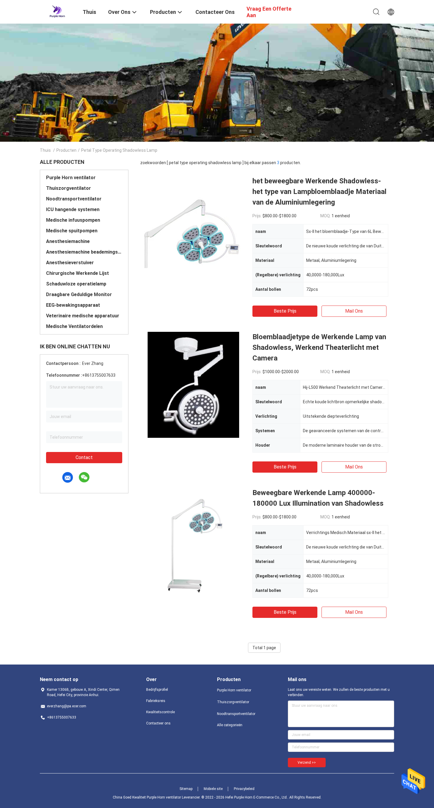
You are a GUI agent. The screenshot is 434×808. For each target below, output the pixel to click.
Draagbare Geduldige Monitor (79, 294)
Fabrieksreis (155, 701)
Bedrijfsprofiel (157, 690)
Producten (66, 150)
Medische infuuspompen (73, 220)
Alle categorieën (229, 725)
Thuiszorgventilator (68, 188)
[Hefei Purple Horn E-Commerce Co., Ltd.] (57, 11)
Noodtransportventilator (74, 199)
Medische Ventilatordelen (74, 326)
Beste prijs (285, 311)
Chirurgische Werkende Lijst (77, 273)
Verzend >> (307, 762)
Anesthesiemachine (68, 241)
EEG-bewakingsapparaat (73, 305)
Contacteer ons (158, 723)
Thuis (45, 150)
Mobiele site (213, 789)
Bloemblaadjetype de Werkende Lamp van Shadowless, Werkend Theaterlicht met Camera (319, 347)
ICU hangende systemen (72, 209)
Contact (84, 457)
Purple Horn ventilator (71, 177)
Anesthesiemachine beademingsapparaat (84, 252)
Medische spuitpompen (71, 231)
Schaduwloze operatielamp (76, 284)
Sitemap (186, 789)
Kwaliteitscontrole (160, 712)
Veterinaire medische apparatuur (82, 316)
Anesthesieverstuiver (70, 262)
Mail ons (354, 311)
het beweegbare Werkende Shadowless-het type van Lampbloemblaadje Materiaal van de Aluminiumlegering (319, 191)
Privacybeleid (244, 789)
